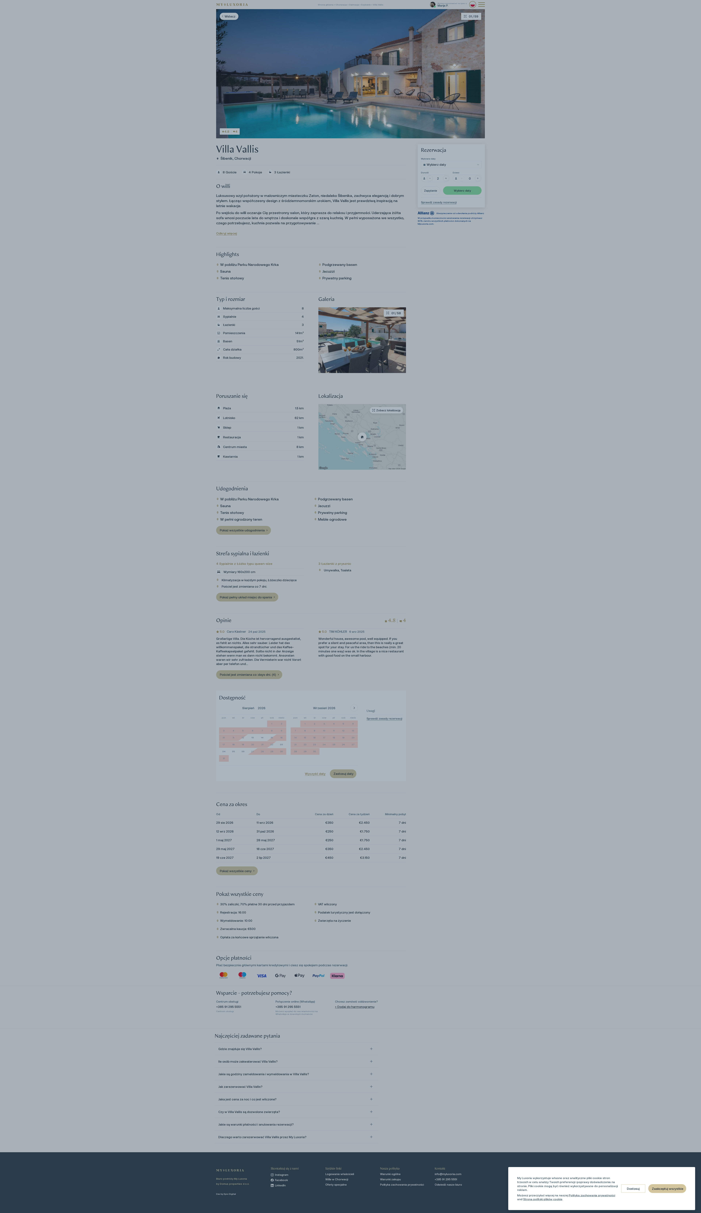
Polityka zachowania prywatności (592, 1195)
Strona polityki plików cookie (542, 1199)
